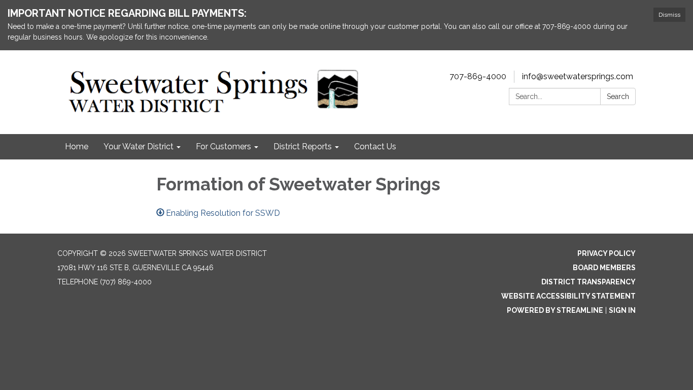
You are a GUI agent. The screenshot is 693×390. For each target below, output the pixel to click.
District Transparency (588, 282)
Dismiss (669, 14)
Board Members (604, 268)
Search (618, 96)
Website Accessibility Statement (568, 296)
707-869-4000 (477, 76)
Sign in (622, 310)
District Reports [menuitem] (302, 146)
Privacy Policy (606, 253)
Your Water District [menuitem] (138, 146)
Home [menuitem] (76, 146)
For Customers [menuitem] (223, 146)
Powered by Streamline (555, 310)
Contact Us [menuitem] (375, 146)
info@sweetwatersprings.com (577, 76)
